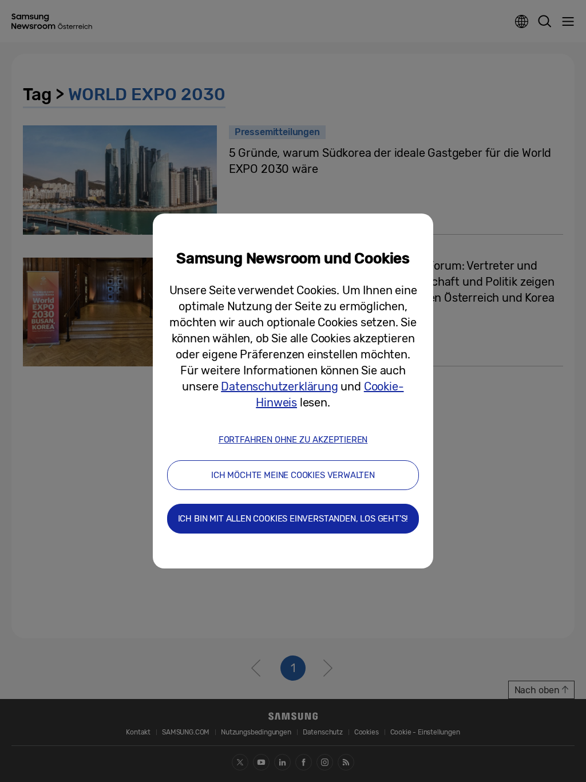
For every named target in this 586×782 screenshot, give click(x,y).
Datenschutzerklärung (279, 386)
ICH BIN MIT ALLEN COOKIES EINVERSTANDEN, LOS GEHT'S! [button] (293, 519)
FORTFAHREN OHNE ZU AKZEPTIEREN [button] (293, 440)
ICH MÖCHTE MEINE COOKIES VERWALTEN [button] (293, 475)
